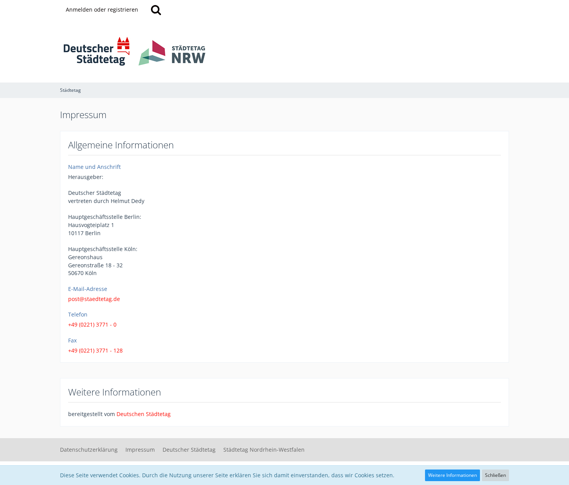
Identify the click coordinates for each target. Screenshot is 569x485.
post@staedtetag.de (94, 299)
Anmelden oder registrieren (102, 9)
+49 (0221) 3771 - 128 (95, 350)
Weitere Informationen (452, 475)
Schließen (495, 475)
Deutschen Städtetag (144, 414)
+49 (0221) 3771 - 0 (92, 324)
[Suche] (156, 9)
